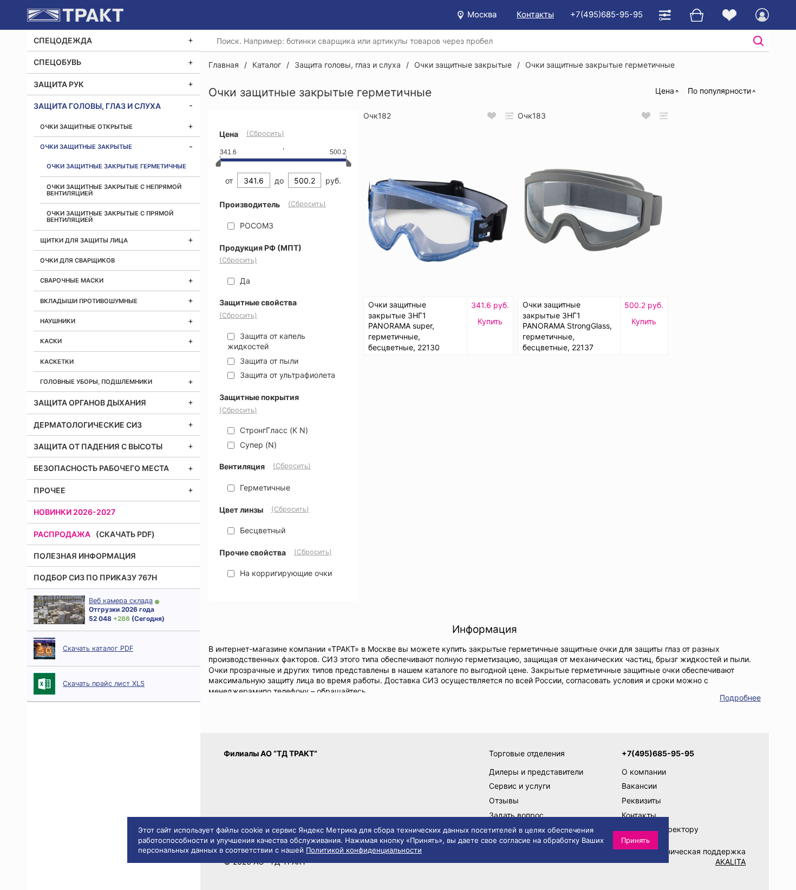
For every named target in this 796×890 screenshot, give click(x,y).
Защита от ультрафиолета (286, 374)
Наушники (57, 321)
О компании (644, 771)
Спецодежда (63, 40)
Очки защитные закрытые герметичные (116, 166)
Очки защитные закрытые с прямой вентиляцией (110, 217)
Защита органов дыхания (90, 402)
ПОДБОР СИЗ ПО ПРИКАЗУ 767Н (95, 577)
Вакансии (639, 785)
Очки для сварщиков (77, 260)
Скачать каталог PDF (98, 648)
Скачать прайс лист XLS (104, 683)
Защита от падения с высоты (98, 446)
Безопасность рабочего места (101, 468)
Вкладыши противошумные (89, 301)
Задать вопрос (516, 815)
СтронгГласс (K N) (273, 430)
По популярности (719, 90)
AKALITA (730, 861)
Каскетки (57, 361)
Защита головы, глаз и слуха (97, 105)
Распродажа (62, 534)
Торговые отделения (527, 753)
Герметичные (264, 487)
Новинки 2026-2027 (74, 511)
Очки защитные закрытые (86, 146)
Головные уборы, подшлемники (96, 381)
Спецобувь (57, 62)
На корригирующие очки (285, 573)
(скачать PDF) (125, 534)
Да (244, 280)
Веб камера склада (121, 601)
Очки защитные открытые (86, 126)
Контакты (535, 14)
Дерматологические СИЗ (88, 424)
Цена (664, 90)
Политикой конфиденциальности (364, 850)
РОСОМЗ (255, 225)
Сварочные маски (71, 280)
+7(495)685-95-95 (606, 14)
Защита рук (59, 84)
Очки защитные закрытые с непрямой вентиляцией (114, 190)
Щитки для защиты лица (84, 240)
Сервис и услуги (519, 785)
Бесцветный (261, 530)
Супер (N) (257, 444)
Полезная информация (85, 555)
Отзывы (504, 800)
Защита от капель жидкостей (266, 341)
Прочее (50, 490)
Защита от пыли (268, 360)
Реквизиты (641, 800)
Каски (51, 341)
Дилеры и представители (536, 771)
